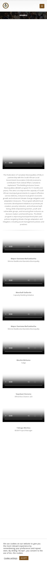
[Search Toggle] (35, 6)
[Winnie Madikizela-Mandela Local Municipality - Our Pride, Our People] (10, 6)
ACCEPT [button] (24, 558)
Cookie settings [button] (10, 558)
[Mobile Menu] (42, 6)
